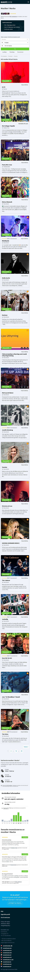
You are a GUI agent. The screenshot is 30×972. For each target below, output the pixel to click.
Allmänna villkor (5, 923)
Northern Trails (14, 847)
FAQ (2, 911)
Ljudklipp (4, 52)
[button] (15, 39)
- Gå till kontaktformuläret (8, 938)
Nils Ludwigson (18, 881)
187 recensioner (13, 16)
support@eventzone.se (7, 942)
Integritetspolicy (5, 925)
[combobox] (16, 45)
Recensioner (20, 52)
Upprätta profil (15, 903)
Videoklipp (12, 52)
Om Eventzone (5, 917)
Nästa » (26, 747)
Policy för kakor (5, 921)
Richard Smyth (13, 864)
